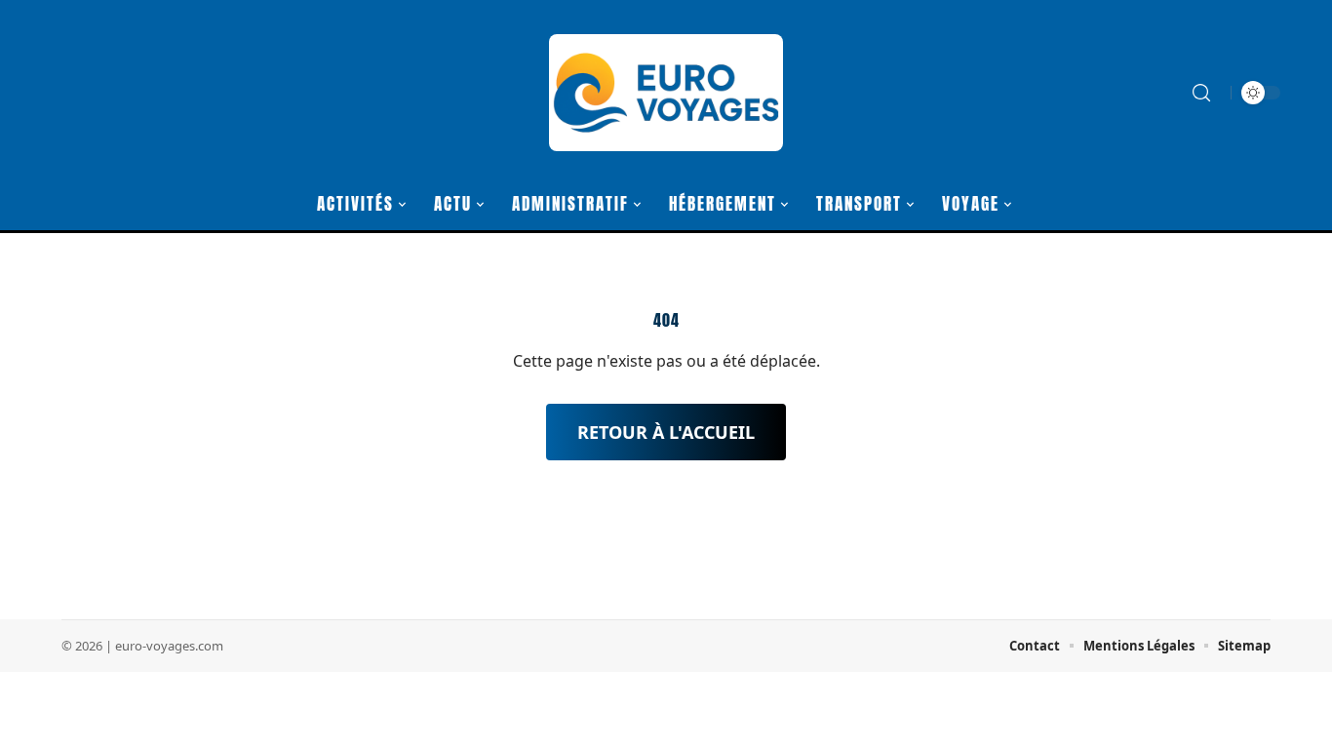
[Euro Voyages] (666, 92)
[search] (1201, 92)
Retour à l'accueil (666, 432)
